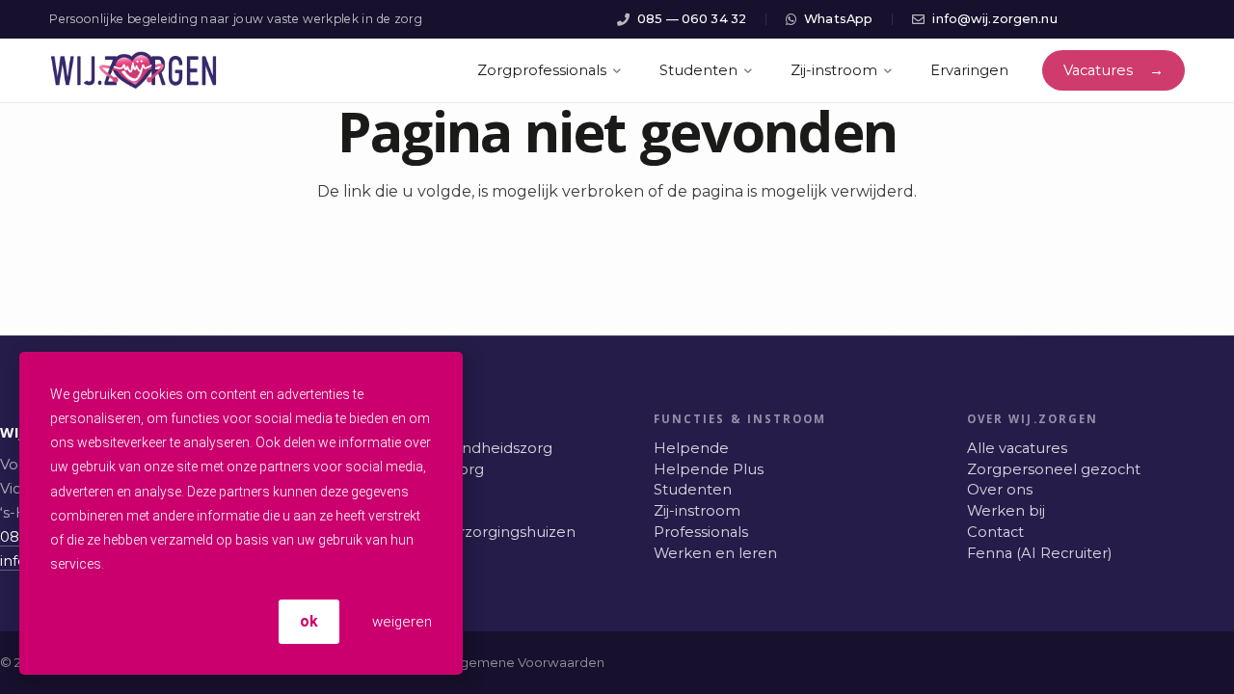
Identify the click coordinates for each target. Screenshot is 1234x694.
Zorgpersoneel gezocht (1053, 469)
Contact (995, 532)
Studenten (693, 489)
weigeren (400, 621)
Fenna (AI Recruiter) (1039, 553)
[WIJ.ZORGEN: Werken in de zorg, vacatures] (133, 70)
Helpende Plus (709, 469)
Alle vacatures (1017, 448)
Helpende (691, 448)
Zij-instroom (697, 511)
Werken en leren (715, 553)
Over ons (1000, 489)
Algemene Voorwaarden (526, 662)
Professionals (701, 532)
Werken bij (1006, 511)
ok (309, 621)
